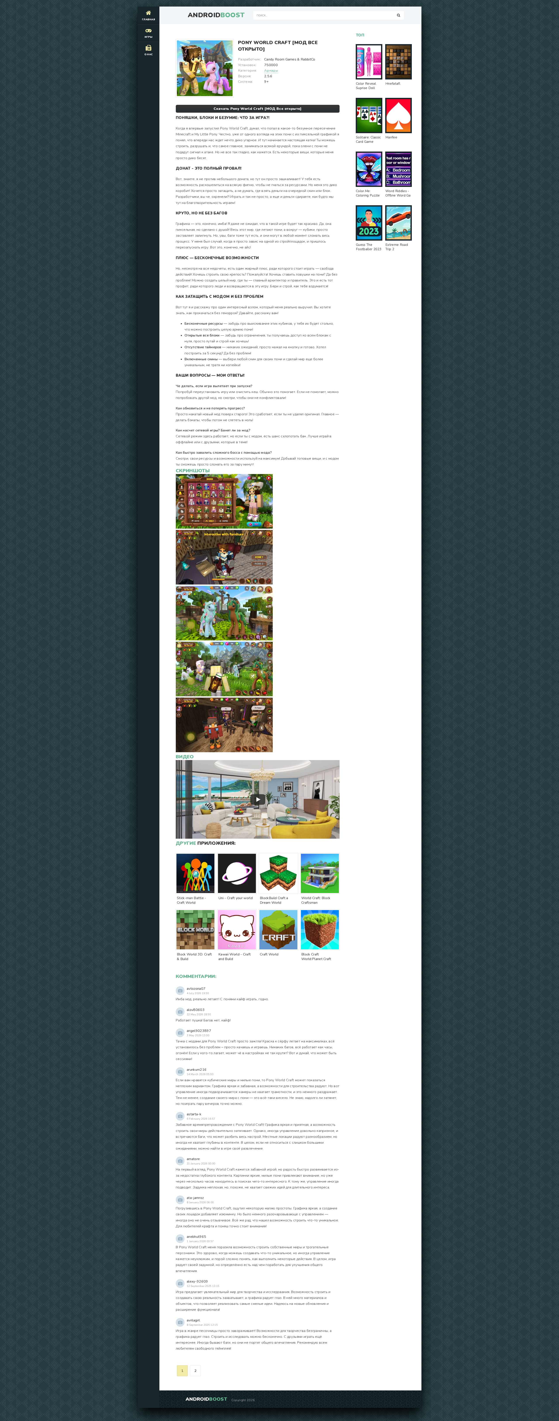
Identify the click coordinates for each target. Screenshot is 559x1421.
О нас (148, 54)
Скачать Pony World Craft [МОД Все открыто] (258, 108)
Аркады (271, 70)
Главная (148, 19)
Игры (148, 37)
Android (216, 15)
